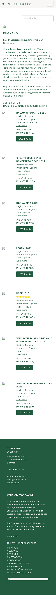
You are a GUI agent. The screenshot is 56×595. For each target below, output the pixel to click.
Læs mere (21, 125)
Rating (43, 106)
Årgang (19, 106)
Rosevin (27, 307)
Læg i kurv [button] (24, 139)
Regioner (12, 554)
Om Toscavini (15, 557)
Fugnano (33, 119)
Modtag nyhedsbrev (19, 572)
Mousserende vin (31, 122)
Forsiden (12, 547)
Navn (6, 106)
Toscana (29, 116)
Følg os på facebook (20, 569)
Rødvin (26, 171)
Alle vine (12, 551)
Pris (12, 106)
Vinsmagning (14, 566)
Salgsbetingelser (18, 563)
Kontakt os (14, 560)
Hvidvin (26, 351)
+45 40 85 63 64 (22, 4)
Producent (31, 106)
